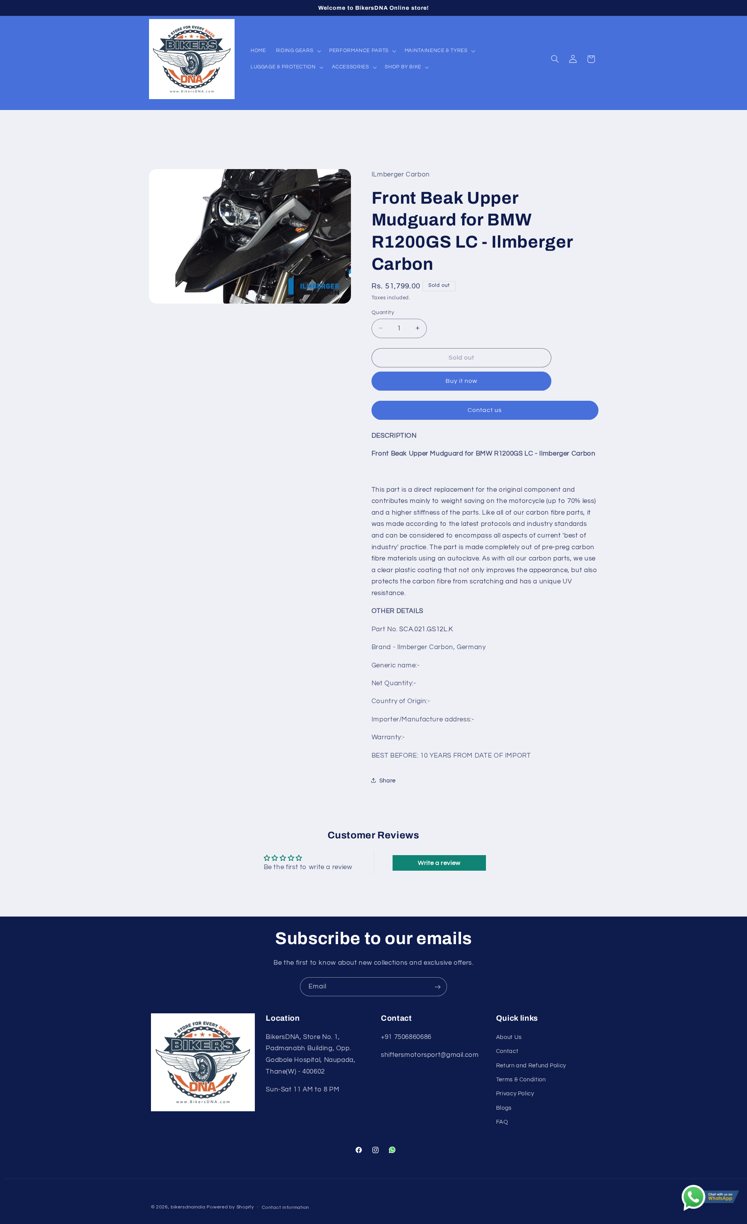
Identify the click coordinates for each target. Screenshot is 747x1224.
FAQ (502, 1122)
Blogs (504, 1108)
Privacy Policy (515, 1094)
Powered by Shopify (230, 1207)
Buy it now (461, 381)
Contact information (285, 1207)
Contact (507, 1051)
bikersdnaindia (188, 1207)
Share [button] (387, 780)
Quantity (383, 312)
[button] (297, 51)
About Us (509, 1037)
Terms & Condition (521, 1080)
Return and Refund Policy (531, 1066)
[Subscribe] (438, 986)
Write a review (439, 863)
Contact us (485, 410)
